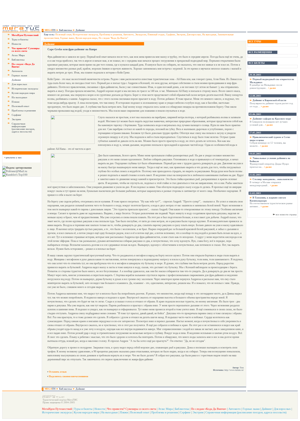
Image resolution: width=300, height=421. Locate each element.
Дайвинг (16, 79)
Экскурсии (140, 34)
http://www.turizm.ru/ (234, 370)
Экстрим (16, 119)
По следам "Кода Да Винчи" (113, 38)
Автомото (17, 71)
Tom (242, 367)
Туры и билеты (20, 39)
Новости (16, 44)
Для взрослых (19, 84)
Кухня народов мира (23, 93)
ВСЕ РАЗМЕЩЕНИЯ (260, 52)
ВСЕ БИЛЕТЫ (256, 63)
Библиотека (18, 59)
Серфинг (16, 115)
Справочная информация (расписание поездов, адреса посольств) (23, 127)
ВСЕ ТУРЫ (254, 41)
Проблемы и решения (24, 110)
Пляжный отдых (156, 34)
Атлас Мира (18, 55)
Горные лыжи (19, 75)
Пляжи (15, 101)
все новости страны (286, 214)
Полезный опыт (20, 106)
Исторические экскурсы (25, 88)
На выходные (19, 97)
